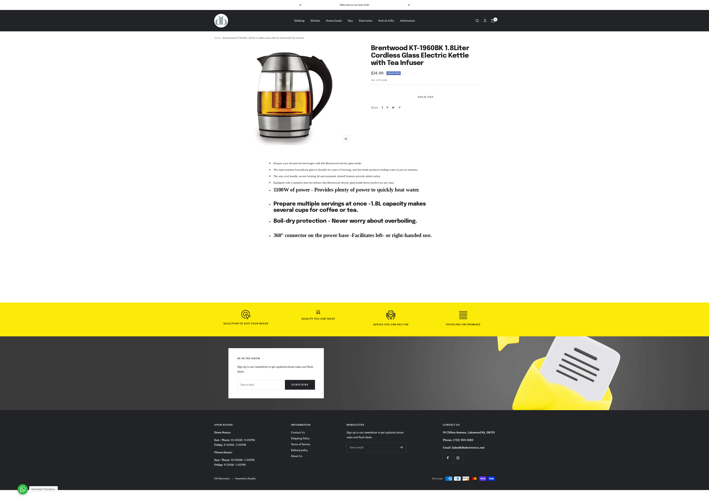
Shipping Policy (300, 438)
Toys (350, 20)
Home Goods (334, 20)
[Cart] (493, 20)
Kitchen (315, 20)
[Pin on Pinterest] (387, 107)
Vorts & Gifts (386, 20)
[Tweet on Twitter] (393, 107)
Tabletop (299, 20)
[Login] (485, 20)
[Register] (401, 447)
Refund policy (299, 450)
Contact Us (298, 432)
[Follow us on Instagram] (458, 458)
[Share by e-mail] (399, 107)
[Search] (477, 20)
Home (217, 38)
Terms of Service (300, 444)
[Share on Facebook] (382, 107)
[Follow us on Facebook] (448, 458)
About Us (296, 456)
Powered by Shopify (245, 478)
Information (407, 20)
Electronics (365, 20)
